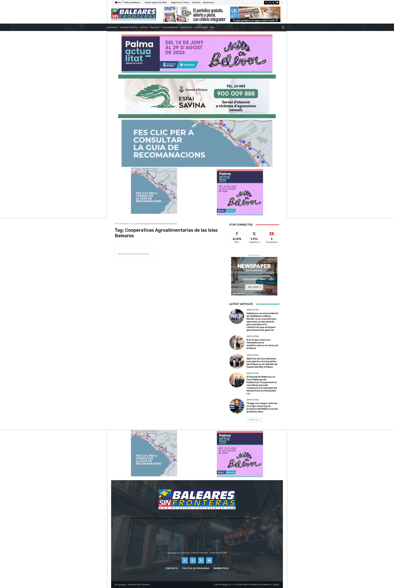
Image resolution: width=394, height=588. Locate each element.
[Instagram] (269, 2)
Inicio (117, 223)
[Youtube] (277, 2)
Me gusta (237, 232)
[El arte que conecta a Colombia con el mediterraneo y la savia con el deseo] (236, 342)
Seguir (254, 232)
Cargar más (253, 419)
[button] (283, 27)
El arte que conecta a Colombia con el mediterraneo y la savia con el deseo (262, 344)
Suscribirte (271, 232)
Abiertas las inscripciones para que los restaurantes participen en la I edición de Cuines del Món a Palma (262, 362)
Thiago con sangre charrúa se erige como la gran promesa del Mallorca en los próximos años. (262, 407)
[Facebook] (266, 2)
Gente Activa (253, 310)
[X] (273, 2)
